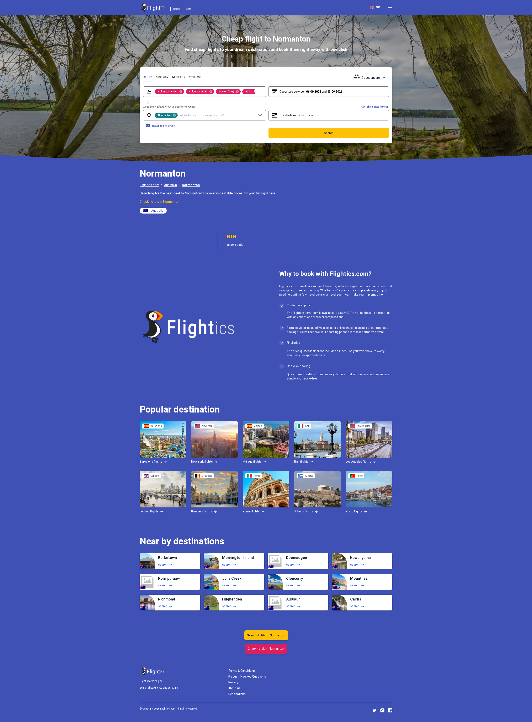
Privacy (233, 682)
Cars (188, 8)
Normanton (191, 185)
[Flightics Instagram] (382, 710)
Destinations (237, 694)
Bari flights (301, 461)
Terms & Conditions (241, 670)
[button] (390, 7)
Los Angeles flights (358, 461)
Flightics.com (149, 185)
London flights (149, 511)
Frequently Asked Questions (247, 676)
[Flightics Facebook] (390, 710)
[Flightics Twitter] (374, 710)
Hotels (176, 8)
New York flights (202, 461)
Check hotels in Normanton (159, 202)
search (162, 564)
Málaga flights (252, 461)
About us (234, 688)
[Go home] (153, 671)
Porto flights (354, 511)
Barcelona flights (151, 461)
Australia (170, 185)
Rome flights (251, 511)
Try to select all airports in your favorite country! (169, 106)
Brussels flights (201, 511)
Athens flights (303, 511)
